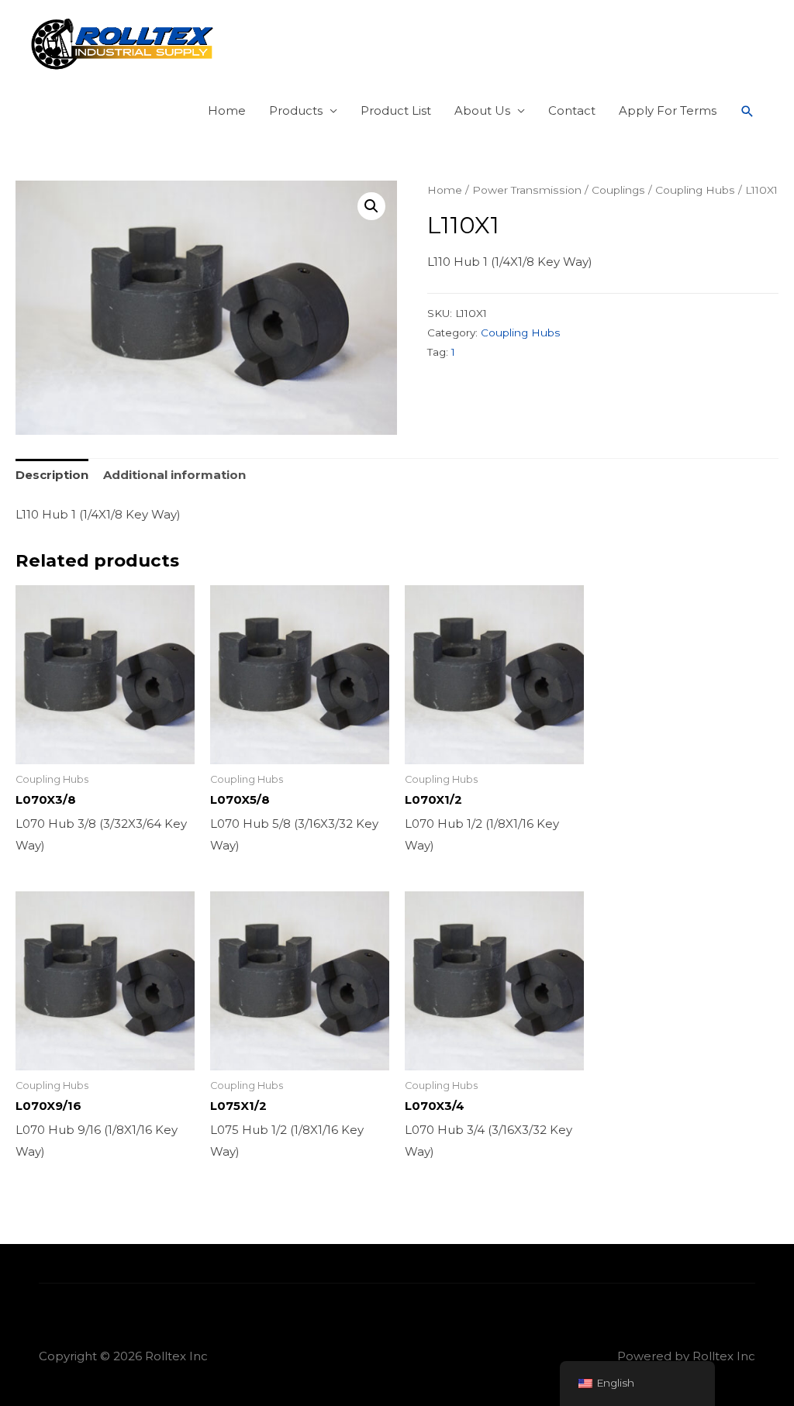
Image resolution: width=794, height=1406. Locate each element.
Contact (572, 110)
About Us (482, 110)
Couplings (618, 190)
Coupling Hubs (695, 190)
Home (227, 110)
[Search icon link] (747, 111)
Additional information (174, 474)
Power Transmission (527, 190)
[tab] (52, 475)
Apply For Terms (667, 110)
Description (52, 474)
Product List (396, 110)
